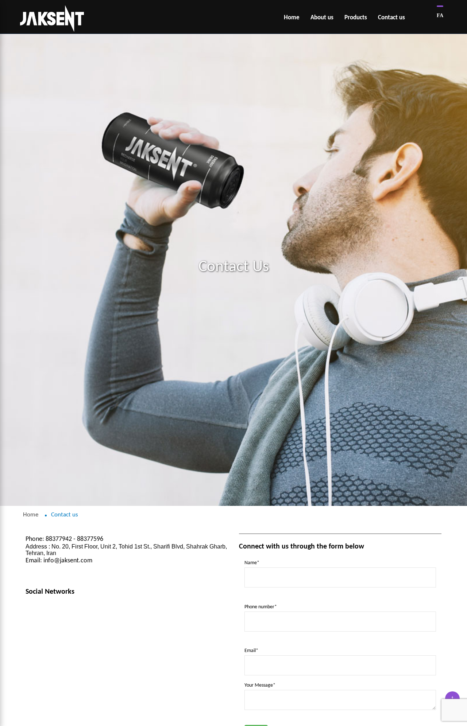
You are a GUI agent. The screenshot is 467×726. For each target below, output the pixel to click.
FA (440, 15)
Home (30, 515)
